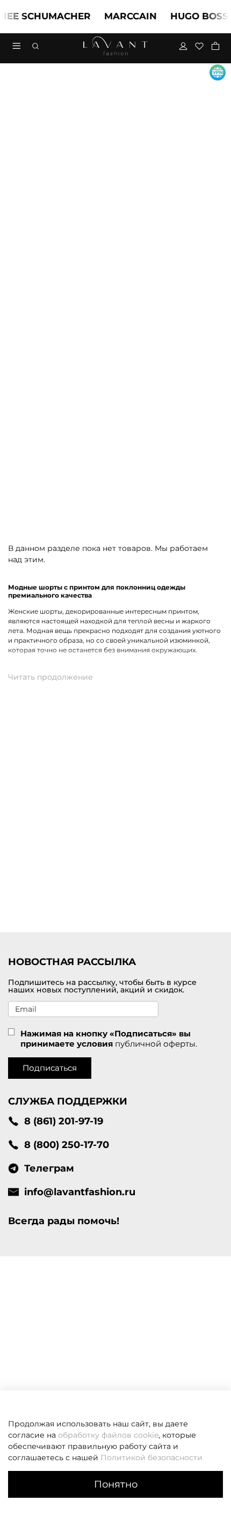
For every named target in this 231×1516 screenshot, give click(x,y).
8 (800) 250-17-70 (66, 1144)
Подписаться (50, 1068)
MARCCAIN (124, 16)
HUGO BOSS (193, 16)
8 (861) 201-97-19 (63, 1121)
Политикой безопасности (151, 1457)
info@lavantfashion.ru (79, 1192)
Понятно (116, 1484)
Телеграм (49, 1168)
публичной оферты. (156, 1044)
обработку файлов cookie (108, 1435)
